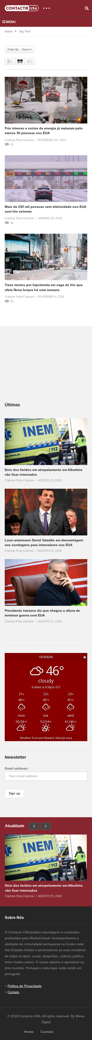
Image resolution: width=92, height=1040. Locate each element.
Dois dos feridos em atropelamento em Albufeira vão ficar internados (44, 888)
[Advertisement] (40, 363)
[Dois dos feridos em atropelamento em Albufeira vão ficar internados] (46, 441)
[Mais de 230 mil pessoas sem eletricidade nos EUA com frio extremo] (46, 178)
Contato (13, 992)
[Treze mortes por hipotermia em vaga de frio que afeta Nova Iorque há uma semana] (46, 257)
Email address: (17, 768)
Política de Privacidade (25, 986)
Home (9, 31)
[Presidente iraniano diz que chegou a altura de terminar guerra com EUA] (46, 582)
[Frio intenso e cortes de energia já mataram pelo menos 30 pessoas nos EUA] (46, 100)
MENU (11, 22)
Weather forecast (46, 738)
